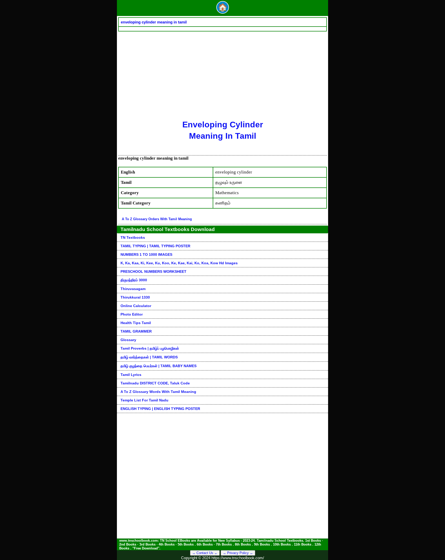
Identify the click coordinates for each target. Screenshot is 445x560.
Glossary (128, 340)
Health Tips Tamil (136, 323)
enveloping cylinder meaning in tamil (154, 22)
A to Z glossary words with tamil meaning (158, 392)
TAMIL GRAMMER (136, 331)
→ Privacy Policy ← (238, 553)
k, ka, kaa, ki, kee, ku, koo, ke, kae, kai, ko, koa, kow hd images (179, 263)
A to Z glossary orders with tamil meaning (157, 219)
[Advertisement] (222, 70)
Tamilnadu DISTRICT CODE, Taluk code (155, 383)
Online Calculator (136, 306)
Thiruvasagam (133, 289)
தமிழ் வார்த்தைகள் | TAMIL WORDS (149, 357)
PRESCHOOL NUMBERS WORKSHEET (153, 271)
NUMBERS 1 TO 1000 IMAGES (146, 254)
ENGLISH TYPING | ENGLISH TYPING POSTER (160, 409)
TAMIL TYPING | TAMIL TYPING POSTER (155, 246)
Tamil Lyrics (131, 375)
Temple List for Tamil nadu (144, 400)
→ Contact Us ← (205, 553)
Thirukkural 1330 (135, 297)
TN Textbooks (133, 237)
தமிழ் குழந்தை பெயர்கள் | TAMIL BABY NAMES (158, 366)
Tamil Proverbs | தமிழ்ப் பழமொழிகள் (150, 348)
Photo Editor (132, 314)
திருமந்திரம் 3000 (134, 280)
